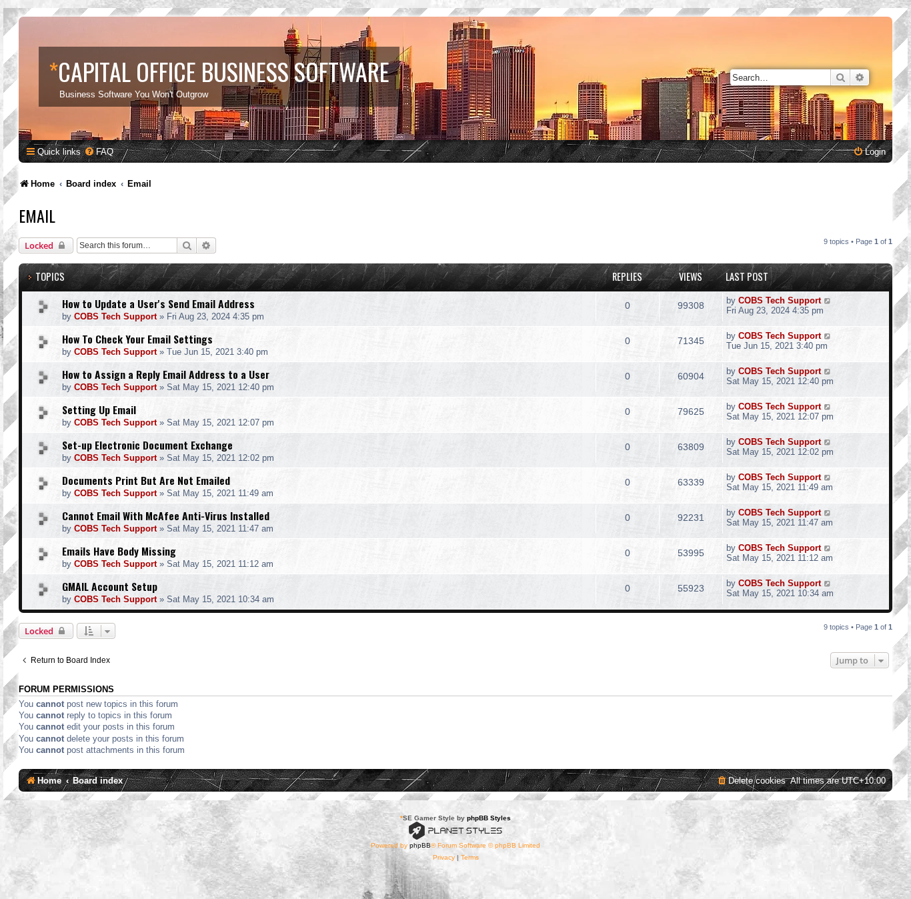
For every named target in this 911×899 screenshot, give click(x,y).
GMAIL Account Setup (109, 586)
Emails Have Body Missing (119, 551)
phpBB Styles (489, 818)
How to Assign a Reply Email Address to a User (165, 374)
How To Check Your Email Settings (137, 339)
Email (37, 215)
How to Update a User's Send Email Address (158, 303)
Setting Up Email (99, 409)
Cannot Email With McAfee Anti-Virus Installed (165, 516)
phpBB (420, 845)
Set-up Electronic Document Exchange (147, 445)
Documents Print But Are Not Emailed (146, 480)
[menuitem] (98, 151)
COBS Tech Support (115, 316)
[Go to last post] (828, 300)
